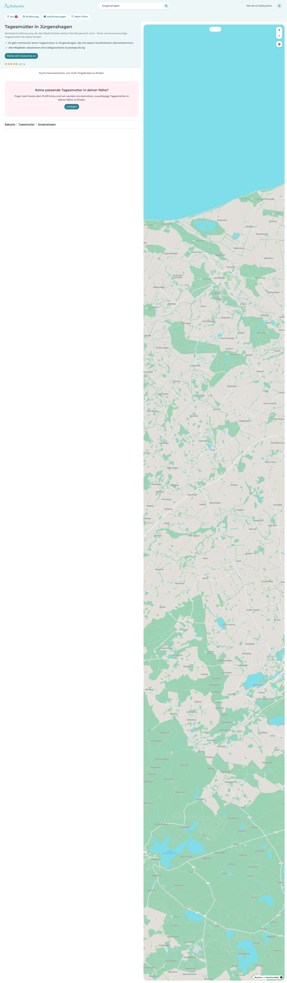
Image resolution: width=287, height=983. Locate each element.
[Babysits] (14, 5)
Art (13, 16)
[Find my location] (279, 44)
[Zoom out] (279, 36)
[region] (214, 502)
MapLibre (258, 977)
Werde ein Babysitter (259, 5)
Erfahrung (32, 16)
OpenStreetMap (272, 977)
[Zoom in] (279, 30)
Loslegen (71, 106)
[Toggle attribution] (281, 977)
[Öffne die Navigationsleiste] (279, 6)
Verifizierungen (56, 16)
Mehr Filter (81, 16)
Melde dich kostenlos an (21, 55)
